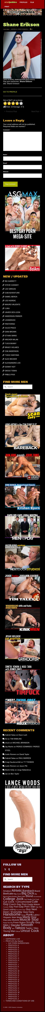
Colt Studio (28, 899)
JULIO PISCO (10, 328)
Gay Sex (39, 907)
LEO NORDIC (10, 301)
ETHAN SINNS (11, 336)
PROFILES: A (13, 945)
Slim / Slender (11, 925)
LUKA (7, 308)
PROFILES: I (13, 962)
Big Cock (17, 894)
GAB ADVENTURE (12, 293)
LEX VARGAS (10, 289)
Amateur (7, 891)
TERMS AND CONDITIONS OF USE (20, 1001)
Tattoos (20, 928)
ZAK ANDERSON (11, 351)
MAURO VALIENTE (12, 304)
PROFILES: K (13, 967)
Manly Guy (29, 917)
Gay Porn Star (27, 906)
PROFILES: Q (13, 979)
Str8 (13, 928)
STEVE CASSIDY (12, 285)
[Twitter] (5, 869)
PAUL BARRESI (25, 758)
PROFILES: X (13, 994)
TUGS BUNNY (10, 343)
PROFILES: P (13, 977)
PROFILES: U (13, 988)
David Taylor (24, 754)
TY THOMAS (29, 762)
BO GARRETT (10, 281)
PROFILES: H (13, 960)
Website (5, 171)
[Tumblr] (9, 869)
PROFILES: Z (13, 999)
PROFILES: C (13, 950)
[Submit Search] (5, 387)
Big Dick (28, 893)
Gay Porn (13, 906)
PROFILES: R (13, 982)
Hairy (31, 912)
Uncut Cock (30, 931)
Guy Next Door (20, 909)
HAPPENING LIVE (13, 939)
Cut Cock (35, 899)
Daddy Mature (33, 904)
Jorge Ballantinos (24, 770)
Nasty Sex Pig (8, 922)
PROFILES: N (13, 973)
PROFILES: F (13, 956)
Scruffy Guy (33, 922)
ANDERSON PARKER (13, 316)
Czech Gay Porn (18, 904)
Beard (37, 891)
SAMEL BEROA (11, 297)
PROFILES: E (13, 954)
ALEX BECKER (11, 359)
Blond (29, 896)
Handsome (12, 914)
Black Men (21, 896)
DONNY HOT (10, 367)
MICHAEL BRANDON (21, 743)
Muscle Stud (29, 919)
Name (5, 154)
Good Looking (9, 909)
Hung (23, 915)
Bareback (28, 890)
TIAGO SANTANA (12, 355)
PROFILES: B (13, 947)
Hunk (29, 914)
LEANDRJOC (10, 320)
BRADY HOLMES (12, 347)
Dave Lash (23, 735)
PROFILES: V (13, 990)
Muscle (15, 920)
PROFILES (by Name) (14, 941)
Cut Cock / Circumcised (17, 901)
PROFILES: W (13, 992)
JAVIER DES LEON (12, 312)
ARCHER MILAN (11, 340)
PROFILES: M (13, 971)
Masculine (7, 920)
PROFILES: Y (13, 997)
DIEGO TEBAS (11, 371)
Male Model (17, 917)
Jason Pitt (23, 766)
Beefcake (8, 893)
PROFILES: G (13, 958)
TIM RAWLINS (16, 739)
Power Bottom (19, 922)
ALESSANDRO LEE (12, 363)
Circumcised (37, 896)
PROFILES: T (13, 986)
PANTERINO (10, 324)
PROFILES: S (13, 984)
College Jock (13, 899)
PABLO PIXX (10, 375)
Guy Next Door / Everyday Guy (20, 910)
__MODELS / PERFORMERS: (19, 29)
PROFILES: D (13, 952)
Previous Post (11, 111)
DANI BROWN (10, 332)
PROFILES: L (13, 969)
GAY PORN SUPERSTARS (18, 943)
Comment (6, 130)
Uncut (18, 931)
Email (5, 163)
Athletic (17, 890)
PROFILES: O (13, 975)
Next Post (35, 111)
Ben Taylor (15, 774)
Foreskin (5, 907)
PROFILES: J (13, 965)
